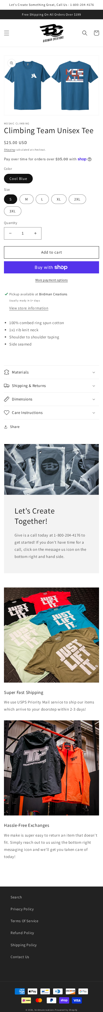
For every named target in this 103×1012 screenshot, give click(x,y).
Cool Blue (18, 178)
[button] (6, 33)
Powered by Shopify (66, 1009)
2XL (77, 199)
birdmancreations (44, 1009)
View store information (28, 308)
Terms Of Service (25, 920)
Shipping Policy (24, 945)
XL (59, 199)
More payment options (51, 280)
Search (16, 897)
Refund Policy (22, 932)
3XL (13, 211)
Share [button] (15, 426)
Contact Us (20, 956)
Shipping (9, 149)
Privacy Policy (22, 909)
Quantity (10, 223)
